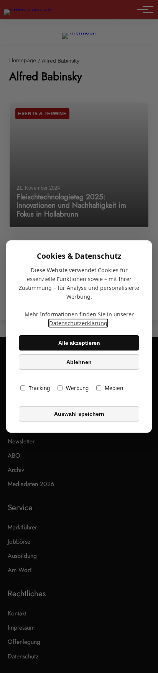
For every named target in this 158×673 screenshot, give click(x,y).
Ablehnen (79, 362)
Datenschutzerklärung (78, 323)
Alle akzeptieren (79, 343)
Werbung (77, 388)
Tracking (39, 388)
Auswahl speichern (79, 414)
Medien (114, 388)
